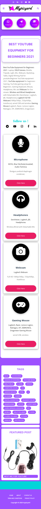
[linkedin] (17, 2)
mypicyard (26, 503)
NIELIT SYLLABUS (19, 412)
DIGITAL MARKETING (11, 400)
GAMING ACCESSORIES (12, 380)
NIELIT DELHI (8, 384)
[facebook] (29, 2)
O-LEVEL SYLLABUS (10, 416)
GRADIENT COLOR (28, 400)
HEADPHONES (9, 404)
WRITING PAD (19, 420)
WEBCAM (7, 420)
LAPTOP (20, 404)
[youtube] (25, 2)
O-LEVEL (32, 412)
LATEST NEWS (32, 404)
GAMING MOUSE (10, 392)
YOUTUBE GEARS (29, 380)
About (19, 495)
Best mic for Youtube (15, 476)
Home (11, 495)
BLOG (6, 376)
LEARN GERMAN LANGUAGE (13, 408)
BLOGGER (7, 396)
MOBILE (7, 412)
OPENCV (29, 384)
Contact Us (28, 495)
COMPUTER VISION (11, 388)
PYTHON (24, 416)
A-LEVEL (20, 384)
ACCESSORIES (16, 376)
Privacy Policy (30, 498)
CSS (22, 388)
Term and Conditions (15, 498)
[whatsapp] (13, 2)
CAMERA (18, 396)
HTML (22, 392)
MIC (28, 408)
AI (28, 392)
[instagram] (21, 2)
